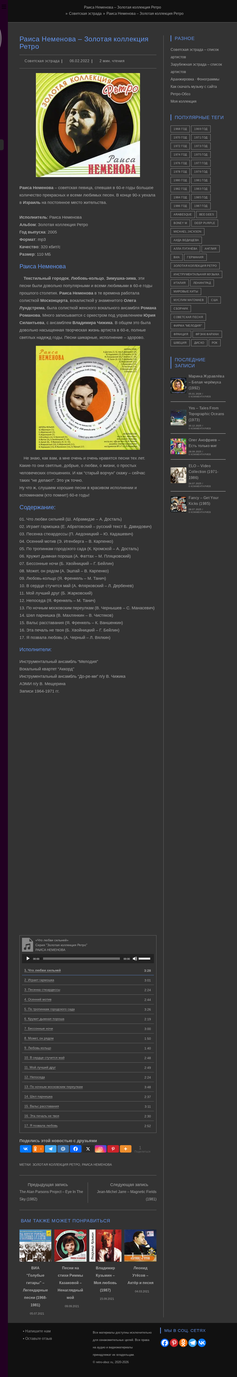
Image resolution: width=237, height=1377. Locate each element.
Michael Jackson (187, 231)
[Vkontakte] (25, 1149)
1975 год (200, 154)
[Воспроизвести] (28, 958)
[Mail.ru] (63, 1149)
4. (37, 999)
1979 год (200, 171)
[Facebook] (75, 1149)
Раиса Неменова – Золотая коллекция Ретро (145, 13)
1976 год (180, 163)
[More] (125, 1149)
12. (34, 1077)
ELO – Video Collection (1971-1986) (203, 472)
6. (44, 1019)
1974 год (180, 154)
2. (39, 980)
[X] (88, 1149)
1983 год (200, 188)
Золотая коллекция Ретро (56, 1164)
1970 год (180, 137)
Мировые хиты (186, 291)
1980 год (180, 180)
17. (41, 1125)
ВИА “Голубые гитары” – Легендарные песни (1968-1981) (35, 1286)
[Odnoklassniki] (183, 1343)
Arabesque (183, 214)
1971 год (200, 137)
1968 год (180, 129)
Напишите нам (38, 1331)
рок (215, 342)
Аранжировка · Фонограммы (195, 79)
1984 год (180, 197)
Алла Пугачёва (185, 248)
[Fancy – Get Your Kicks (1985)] (178, 504)
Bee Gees (206, 214)
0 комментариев (200, 396)
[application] (88, 958)
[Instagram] (100, 1149)
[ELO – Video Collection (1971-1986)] (178, 475)
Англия (210, 248)
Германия (195, 257)
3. (42, 989)
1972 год (180, 146)
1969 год (200, 129)
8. (39, 1038)
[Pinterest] (113, 1149)
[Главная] (62, 13)
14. (38, 1096)
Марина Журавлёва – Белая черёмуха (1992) (206, 382)
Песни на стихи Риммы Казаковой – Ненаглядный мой (70, 1283)
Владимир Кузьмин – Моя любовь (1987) (105, 1279)
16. (41, 1116)
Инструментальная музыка (196, 274)
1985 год (200, 197)
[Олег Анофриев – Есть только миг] (178, 446)
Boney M (180, 223)
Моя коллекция (183, 101)
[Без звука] (135, 958)
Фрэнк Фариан (207, 334)
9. (37, 1048)
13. (53, 1087)
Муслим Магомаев (189, 300)
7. (38, 1028)
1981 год (200, 180)
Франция (181, 334)
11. (40, 1067)
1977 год (200, 163)
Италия (180, 283)
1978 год (180, 171)
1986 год (180, 206)
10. (44, 1057)
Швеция (180, 342)
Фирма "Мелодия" (188, 325)
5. (49, 1009)
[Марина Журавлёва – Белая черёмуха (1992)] (178, 385)
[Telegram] (50, 1149)
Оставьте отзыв (38, 1338)
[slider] (145, 958)
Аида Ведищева (186, 240)
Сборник (181, 308)
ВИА (177, 257)
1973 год (200, 146)
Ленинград (202, 283)
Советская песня (188, 317)
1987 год (200, 206)
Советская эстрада (42, 61)
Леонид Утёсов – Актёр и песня (140, 1275)
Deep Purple (204, 223)
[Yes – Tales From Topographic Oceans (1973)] (178, 417)
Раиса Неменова (97, 1164)
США (214, 300)
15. (41, 1106)
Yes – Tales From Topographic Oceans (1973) (206, 414)
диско (199, 342)
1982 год (180, 188)
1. (42, 970)
